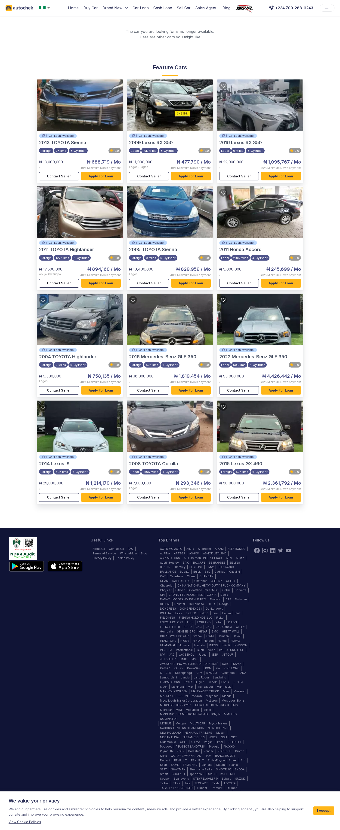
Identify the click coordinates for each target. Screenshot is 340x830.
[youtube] (288, 550)
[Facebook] (257, 550)
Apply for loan (101, 176)
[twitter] (280, 550)
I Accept (324, 810)
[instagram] (265, 550)
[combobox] (45, 8)
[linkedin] (273, 550)
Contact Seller (59, 176)
